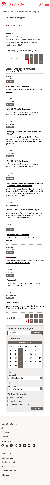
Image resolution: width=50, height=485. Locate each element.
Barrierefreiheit (8, 462)
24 (20, 362)
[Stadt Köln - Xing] (16, 445)
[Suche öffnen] (41, 4)
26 (31, 362)
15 (10, 358)
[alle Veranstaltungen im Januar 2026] (40, 342)
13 (35, 354)
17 (20, 358)
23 (16, 362)
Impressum (6, 453)
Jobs (3, 428)
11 (25, 354)
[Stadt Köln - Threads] (11, 445)
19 (31, 358)
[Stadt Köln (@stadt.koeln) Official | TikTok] (34, 445)
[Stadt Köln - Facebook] (2, 445)
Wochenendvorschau (19, 405)
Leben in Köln (7, 11)
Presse (4, 436)
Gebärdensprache (9, 466)
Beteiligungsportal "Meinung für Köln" (24, 50)
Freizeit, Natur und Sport (28, 11)
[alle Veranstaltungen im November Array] (9, 342)
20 (35, 358)
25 (25, 362)
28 (40, 362)
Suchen (37, 333)
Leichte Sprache (8, 470)
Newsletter (6, 441)
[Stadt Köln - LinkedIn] (20, 445)
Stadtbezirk (12, 373)
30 (16, 366)
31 (20, 366)
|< (26, 56)
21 (40, 358)
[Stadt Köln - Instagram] (7, 445)
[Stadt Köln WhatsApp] (29, 445)
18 (25, 358)
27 (35, 362)
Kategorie (11, 384)
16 (16, 358)
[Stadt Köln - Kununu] (24, 445)
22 (10, 362)
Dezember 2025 (25, 342)
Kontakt (5, 432)
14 (40, 354)
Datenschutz (7, 458)
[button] (47, 4)
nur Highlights (16, 401)
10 (20, 354)
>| (41, 62)
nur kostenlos (16, 398)
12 (31, 354)
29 (10, 366)
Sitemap (5, 475)
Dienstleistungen (9, 423)
